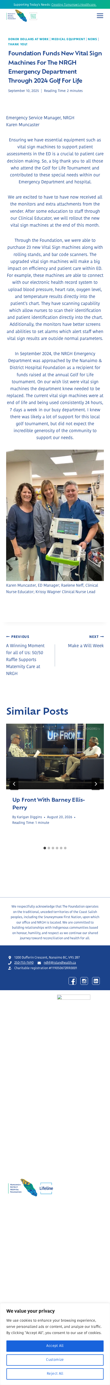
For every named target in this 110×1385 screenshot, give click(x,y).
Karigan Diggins (29, 817)
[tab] (44, 848)
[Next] (96, 784)
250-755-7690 (24, 962)
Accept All (54, 1346)
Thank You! (18, 44)
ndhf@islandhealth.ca (60, 962)
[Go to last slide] (14, 784)
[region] (55, 1344)
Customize (55, 1360)
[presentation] (55, 756)
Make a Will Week (86, 641)
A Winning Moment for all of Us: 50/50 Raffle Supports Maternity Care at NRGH (25, 655)
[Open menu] (100, 16)
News (92, 39)
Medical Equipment (68, 39)
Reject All (55, 1374)
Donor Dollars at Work (28, 39)
